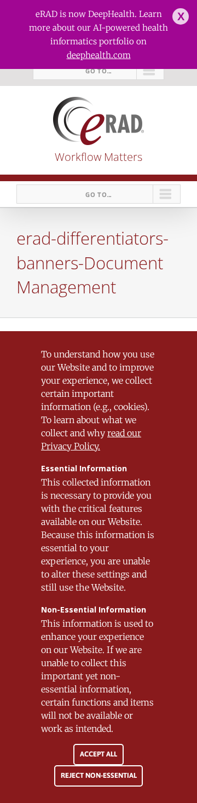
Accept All (98, 754)
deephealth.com (99, 55)
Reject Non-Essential (99, 775)
